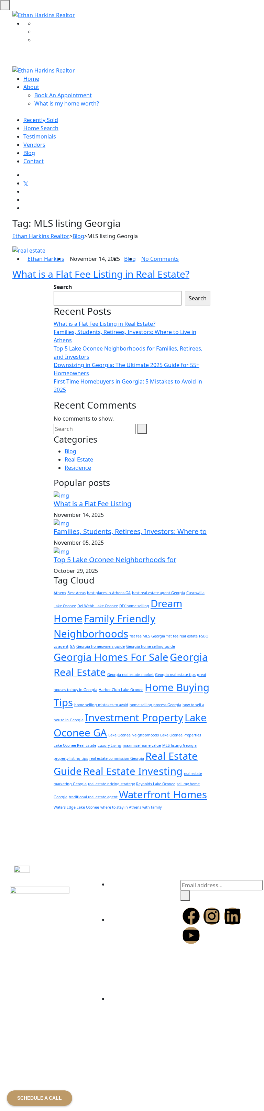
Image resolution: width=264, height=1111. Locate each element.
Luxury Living (109, 745)
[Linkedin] (232, 916)
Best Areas (76, 592)
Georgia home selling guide (150, 646)
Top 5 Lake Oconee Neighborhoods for (115, 559)
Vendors (34, 144)
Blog (29, 153)
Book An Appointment (63, 95)
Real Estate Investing (133, 771)
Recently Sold (40, 120)
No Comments (160, 259)
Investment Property (134, 717)
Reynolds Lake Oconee (155, 783)
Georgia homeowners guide (100, 646)
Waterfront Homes (163, 794)
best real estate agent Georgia (158, 592)
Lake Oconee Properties (180, 735)
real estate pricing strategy (111, 783)
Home (31, 78)
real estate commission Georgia (116, 758)
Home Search (40, 128)
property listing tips (71, 758)
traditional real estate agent (93, 797)
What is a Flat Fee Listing (92, 503)
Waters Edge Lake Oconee (76, 807)
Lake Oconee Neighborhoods (133, 735)
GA (72, 646)
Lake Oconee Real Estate (75, 745)
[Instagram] (211, 916)
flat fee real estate (182, 636)
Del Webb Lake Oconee (97, 605)
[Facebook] (191, 916)
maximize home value (142, 745)
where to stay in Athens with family (131, 807)
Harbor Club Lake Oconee (121, 689)
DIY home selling (134, 605)
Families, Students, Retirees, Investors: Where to (130, 531)
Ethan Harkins (46, 259)
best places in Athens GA (109, 592)
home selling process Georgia (155, 704)
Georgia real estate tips (175, 674)
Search (63, 287)
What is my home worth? (66, 103)
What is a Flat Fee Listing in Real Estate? (100, 273)
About (31, 87)
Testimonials (39, 136)
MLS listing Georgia (179, 745)
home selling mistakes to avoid (101, 704)
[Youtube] (191, 935)
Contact (33, 161)
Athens (60, 592)
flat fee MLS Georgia (147, 636)
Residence (78, 467)
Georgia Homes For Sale (111, 657)
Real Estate (79, 459)
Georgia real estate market (130, 674)
